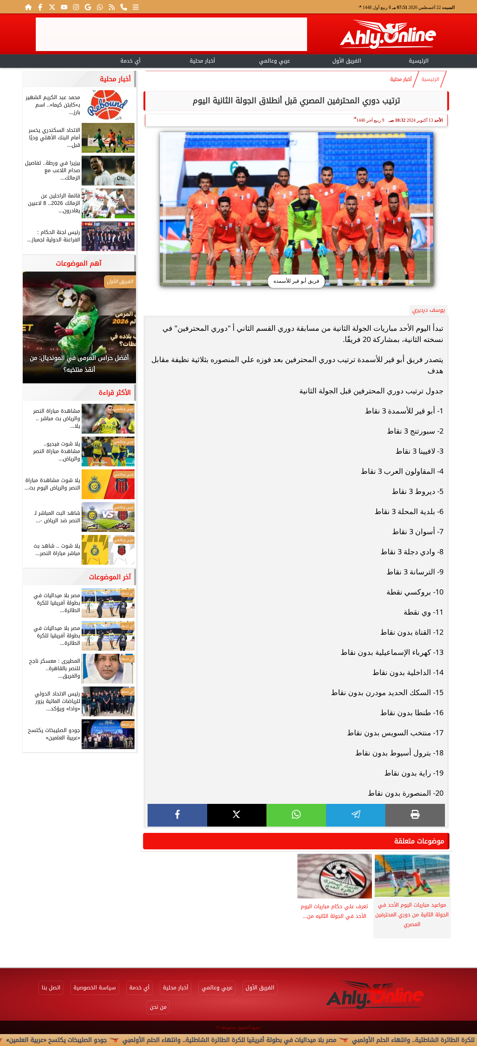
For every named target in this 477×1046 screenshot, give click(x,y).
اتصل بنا (51, 988)
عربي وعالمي (274, 61)
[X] (237, 815)
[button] (38, 331)
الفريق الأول (346, 61)
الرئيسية (419, 61)
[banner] (171, 34)
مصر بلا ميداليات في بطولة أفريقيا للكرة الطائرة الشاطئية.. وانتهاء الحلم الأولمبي (260, 1040)
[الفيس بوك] (40, 7)
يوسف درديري (428, 310)
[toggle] (58, 60)
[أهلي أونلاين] (387, 36)
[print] (415, 815)
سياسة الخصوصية (94, 988)
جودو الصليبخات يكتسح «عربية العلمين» (87, 1040)
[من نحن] (124, 7)
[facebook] (177, 815)
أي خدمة (130, 61)
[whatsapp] (296, 815)
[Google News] (88, 7)
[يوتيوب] (64, 7)
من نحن (158, 1007)
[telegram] (356, 815)
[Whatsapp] (100, 7)
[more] (136, 7)
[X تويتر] (52, 7)
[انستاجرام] (76, 7)
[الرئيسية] (28, 7)
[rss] (112, 7)
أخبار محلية (202, 61)
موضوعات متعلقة (419, 841)
